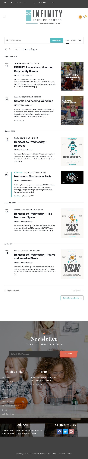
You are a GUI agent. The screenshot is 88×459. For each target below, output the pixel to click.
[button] (84, 17)
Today (16, 49)
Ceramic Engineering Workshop (33, 101)
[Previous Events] (6, 49)
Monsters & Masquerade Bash (32, 176)
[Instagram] (71, 431)
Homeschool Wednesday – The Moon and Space (33, 215)
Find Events (56, 40)
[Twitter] (65, 431)
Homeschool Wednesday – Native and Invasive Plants (34, 256)
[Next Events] (10, 49)
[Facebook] (59, 431)
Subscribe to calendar (71, 298)
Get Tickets (17, 196)
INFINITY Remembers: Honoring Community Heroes (33, 69)
